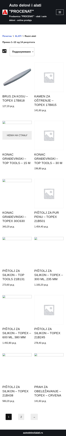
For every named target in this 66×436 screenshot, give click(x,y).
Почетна (7, 36)
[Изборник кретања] (60, 12)
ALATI (18, 36)
